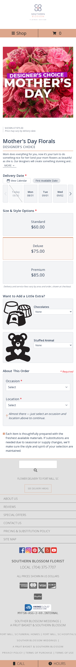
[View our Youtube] (54, 552)
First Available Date (47, 180)
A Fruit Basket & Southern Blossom (38, 625)
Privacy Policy (12, 652)
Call (20, 663)
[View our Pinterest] (35, 552)
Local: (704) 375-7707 (38, 567)
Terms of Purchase (39, 652)
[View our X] (41, 552)
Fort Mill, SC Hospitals (59, 634)
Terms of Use (64, 652)
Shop (21, 33)
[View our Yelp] (47, 552)
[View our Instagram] (28, 552)
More (7, 165)
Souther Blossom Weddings (37, 621)
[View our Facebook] (22, 552)
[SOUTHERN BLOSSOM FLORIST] (38, 23)
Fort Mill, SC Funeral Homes (20, 634)
